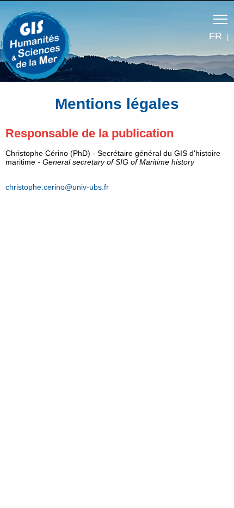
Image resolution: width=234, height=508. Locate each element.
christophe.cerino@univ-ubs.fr (57, 187)
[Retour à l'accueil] (41, 43)
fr (215, 36)
